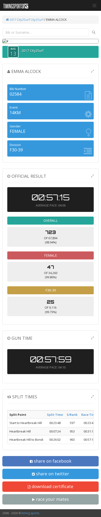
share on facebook (52, 461)
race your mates (52, 499)
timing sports (30, 513)
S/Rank (72, 414)
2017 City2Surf (20, 19)
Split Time (55, 414)
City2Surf (37, 19)
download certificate (52, 486)
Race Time (89, 414)
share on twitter (52, 474)
